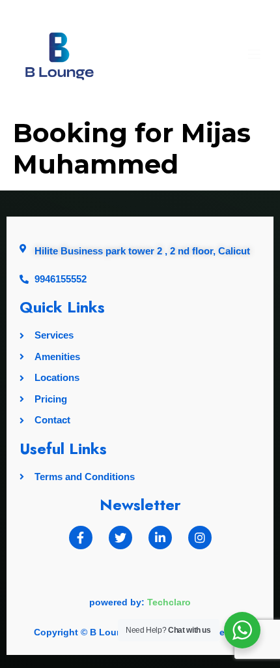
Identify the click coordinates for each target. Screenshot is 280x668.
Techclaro (169, 602)
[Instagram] (200, 537)
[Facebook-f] (80, 537)
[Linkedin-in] (160, 537)
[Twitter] (120, 537)
